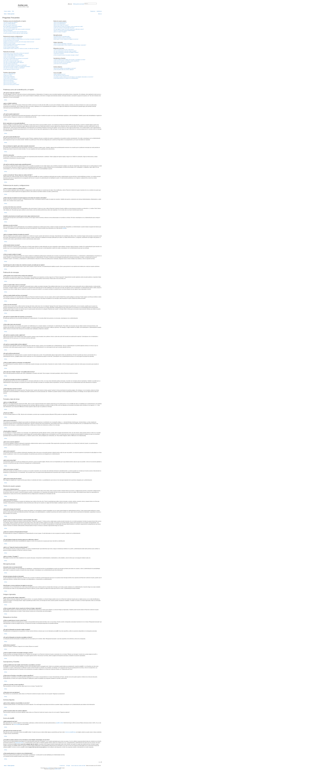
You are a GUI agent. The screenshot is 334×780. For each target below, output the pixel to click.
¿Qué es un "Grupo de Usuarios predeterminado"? (64, 30)
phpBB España (58, 768)
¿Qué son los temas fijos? (8, 81)
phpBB (64, 228)
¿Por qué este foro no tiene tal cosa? (61, 75)
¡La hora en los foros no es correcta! (11, 40)
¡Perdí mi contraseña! (7, 30)
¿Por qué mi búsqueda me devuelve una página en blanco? (65, 52)
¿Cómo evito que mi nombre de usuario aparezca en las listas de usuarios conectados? (21, 39)
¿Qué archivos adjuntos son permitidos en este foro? (64, 68)
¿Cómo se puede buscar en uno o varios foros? (63, 49)
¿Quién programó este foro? (59, 74)
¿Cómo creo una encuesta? (9, 57)
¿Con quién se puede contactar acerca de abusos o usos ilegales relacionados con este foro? (73, 76)
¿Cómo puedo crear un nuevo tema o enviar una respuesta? (16, 53)
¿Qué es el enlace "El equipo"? (60, 31)
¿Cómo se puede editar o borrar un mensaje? (13, 54)
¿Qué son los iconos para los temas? (11, 84)
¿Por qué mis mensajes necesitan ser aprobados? (14, 67)
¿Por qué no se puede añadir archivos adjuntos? (13, 62)
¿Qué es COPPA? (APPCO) (9, 23)
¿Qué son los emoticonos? (9, 76)
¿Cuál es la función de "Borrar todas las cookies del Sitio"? (15, 33)
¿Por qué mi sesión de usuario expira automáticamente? (15, 31)
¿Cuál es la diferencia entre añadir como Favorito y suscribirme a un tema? (69, 59)
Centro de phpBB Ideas (70, 732)
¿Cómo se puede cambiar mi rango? (11, 47)
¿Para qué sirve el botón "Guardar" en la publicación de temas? (16, 66)
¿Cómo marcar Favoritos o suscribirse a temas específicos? (66, 60)
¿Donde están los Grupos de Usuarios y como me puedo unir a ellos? (68, 26)
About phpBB (17, 724)
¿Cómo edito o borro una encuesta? (11, 59)
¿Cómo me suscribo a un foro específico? (62, 62)
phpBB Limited (59, 722)
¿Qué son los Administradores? (60, 22)
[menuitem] (12, 11)
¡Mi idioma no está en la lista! (9, 43)
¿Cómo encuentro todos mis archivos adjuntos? (63, 69)
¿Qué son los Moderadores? (59, 23)
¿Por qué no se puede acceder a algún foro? (12, 61)
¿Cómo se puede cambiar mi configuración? (12, 37)
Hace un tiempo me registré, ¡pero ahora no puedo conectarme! (16, 29)
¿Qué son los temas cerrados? (10, 83)
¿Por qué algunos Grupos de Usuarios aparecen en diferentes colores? (68, 29)
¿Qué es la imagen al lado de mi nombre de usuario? (14, 44)
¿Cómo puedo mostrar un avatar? (10, 45)
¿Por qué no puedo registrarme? (10, 25)
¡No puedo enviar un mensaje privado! (61, 36)
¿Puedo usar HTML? (7, 75)
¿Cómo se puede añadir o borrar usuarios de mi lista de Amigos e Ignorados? (69, 45)
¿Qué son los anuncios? (8, 80)
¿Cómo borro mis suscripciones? (60, 63)
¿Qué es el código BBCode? (9, 73)
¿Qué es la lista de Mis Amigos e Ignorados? (62, 43)
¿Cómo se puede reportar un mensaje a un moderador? (15, 65)
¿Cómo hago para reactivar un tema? (11, 69)
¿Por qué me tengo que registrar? (10, 22)
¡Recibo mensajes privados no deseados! (62, 37)
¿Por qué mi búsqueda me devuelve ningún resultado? (64, 51)
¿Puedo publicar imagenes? (9, 77)
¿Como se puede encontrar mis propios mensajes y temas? (66, 55)
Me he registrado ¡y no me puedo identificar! (12, 26)
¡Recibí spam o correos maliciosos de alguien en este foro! (65, 39)
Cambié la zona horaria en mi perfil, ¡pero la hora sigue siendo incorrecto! (18, 41)
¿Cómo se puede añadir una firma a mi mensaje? (13, 55)
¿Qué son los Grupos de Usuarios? (61, 25)
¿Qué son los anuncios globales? (10, 79)
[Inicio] (10, 5)
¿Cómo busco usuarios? (58, 53)
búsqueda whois (19, 742)
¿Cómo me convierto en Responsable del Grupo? (63, 27)
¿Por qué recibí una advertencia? (10, 63)
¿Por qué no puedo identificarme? (10, 27)
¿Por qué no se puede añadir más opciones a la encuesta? (15, 58)
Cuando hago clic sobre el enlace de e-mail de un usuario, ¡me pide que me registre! (21, 48)
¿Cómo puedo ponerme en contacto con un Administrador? (65, 78)
